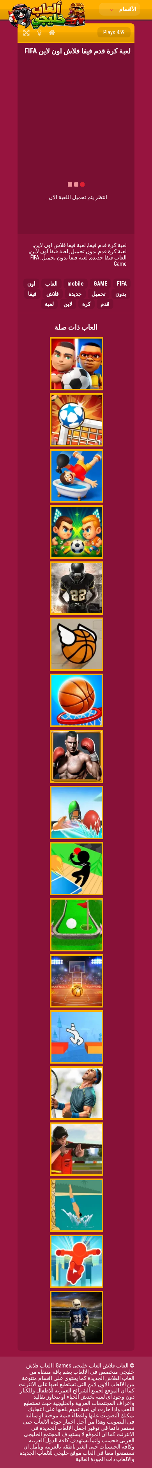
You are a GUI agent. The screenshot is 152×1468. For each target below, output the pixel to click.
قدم (105, 304)
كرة (86, 304)
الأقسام (127, 9)
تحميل (99, 294)
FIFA (122, 284)
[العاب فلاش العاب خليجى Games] (47, 28)
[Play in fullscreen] (26, 32)
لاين (68, 304)
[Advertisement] (69, 123)
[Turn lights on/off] (39, 32)
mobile (75, 284)
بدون (120, 294)
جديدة (75, 294)
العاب (51, 284)
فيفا (32, 294)
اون (31, 284)
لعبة (49, 304)
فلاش (52, 294)
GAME (100, 284)
